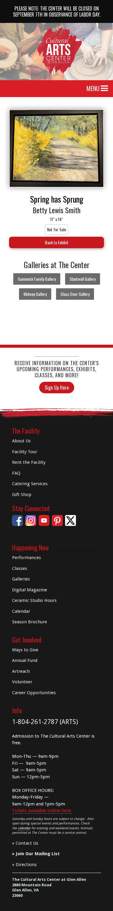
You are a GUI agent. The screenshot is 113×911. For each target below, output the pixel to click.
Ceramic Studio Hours (34, 600)
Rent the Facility (29, 462)
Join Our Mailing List (38, 853)
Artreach (21, 671)
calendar (24, 828)
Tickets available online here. (42, 810)
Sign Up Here (57, 387)
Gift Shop (21, 494)
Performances (26, 557)
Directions (26, 864)
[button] (104, 88)
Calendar (21, 611)
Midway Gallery (35, 294)
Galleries (21, 579)
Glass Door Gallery (75, 294)
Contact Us (27, 843)
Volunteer (22, 682)
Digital (29, 590)
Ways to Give (25, 650)
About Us (21, 441)
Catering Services (30, 483)
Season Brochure (29, 622)
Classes (19, 568)
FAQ (16, 473)
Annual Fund (24, 660)
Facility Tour (24, 451)
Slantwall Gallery (83, 279)
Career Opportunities (34, 692)
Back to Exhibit (56, 242)
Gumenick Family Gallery (37, 279)
